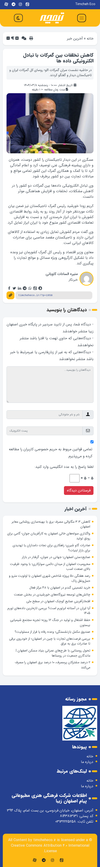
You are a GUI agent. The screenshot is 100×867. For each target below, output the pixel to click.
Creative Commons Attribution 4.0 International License (50, 848)
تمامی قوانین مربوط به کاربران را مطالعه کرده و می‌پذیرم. (50, 452)
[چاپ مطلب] (31, 38)
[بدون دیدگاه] (24, 38)
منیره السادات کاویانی (62, 274)
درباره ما (87, 762)
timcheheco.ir (44, 840)
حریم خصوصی (46, 449)
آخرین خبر (75, 38)
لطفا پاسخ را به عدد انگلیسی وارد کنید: (64, 467)
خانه (90, 38)
